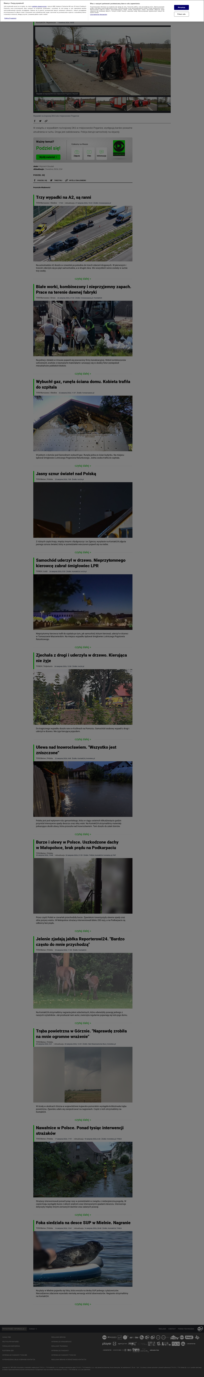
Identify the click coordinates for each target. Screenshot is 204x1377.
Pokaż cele (181, 14)
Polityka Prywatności (10, 18)
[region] (102, 11)
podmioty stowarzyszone (39, 6)
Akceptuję (181, 7)
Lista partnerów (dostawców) (98, 14)
